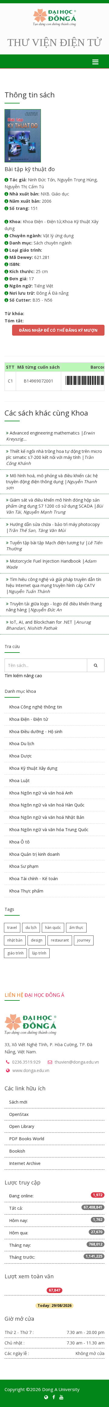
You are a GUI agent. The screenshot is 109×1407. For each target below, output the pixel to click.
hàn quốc (53, 927)
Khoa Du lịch (21, 743)
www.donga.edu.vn (30, 1070)
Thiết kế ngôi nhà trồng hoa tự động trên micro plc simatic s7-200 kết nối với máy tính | (54, 457)
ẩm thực (76, 927)
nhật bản (14, 940)
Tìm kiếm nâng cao (23, 675)
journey (83, 940)
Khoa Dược (20, 756)
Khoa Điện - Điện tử (28, 719)
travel (12, 927)
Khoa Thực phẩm (26, 891)
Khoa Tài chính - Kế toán (33, 878)
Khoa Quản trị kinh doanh (34, 854)
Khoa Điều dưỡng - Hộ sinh (35, 731)
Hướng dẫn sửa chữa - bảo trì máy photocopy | (53, 527)
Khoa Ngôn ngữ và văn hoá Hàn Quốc (46, 805)
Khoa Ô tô (19, 842)
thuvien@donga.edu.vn (77, 1062)
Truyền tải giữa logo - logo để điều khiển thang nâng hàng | (54, 607)
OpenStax (19, 1114)
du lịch (31, 927)
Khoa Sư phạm (23, 866)
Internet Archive (25, 1163)
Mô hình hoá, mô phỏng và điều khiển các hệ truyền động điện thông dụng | (52, 481)
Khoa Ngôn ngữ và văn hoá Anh (41, 793)
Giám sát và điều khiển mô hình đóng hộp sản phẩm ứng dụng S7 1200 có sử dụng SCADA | (54, 506)
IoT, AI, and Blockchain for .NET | (48, 625)
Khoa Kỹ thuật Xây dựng (33, 768)
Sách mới (18, 1102)
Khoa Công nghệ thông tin (35, 707)
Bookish (17, 1151)
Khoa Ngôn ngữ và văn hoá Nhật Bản (46, 817)
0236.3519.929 (26, 1062)
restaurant (60, 940)
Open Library (21, 1126)
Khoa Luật (19, 780)
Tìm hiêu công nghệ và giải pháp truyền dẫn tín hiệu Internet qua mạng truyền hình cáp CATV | (53, 585)
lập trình (39, 953)
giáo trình (15, 953)
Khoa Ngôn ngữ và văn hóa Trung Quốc (48, 829)
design (36, 940)
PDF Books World (26, 1138)
